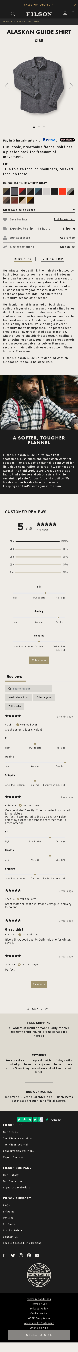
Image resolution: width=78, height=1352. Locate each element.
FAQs (6, 1205)
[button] (39, 541)
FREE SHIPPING (39, 1022)
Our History (11, 1175)
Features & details (52, 259)
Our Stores (10, 1132)
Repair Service (13, 1157)
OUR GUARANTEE (39, 1091)
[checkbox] (14, 706)
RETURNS (39, 1055)
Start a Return (13, 1230)
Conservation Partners (18, 1150)
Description (23, 259)
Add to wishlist (64, 219)
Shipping (69, 228)
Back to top (40, 1008)
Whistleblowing (39, 1328)
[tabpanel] (39, 838)
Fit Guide (9, 1224)
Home (6, 21)
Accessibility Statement (39, 1323)
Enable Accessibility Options (22, 1242)
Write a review (39, 660)
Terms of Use (39, 1304)
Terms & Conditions (39, 1299)
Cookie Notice (39, 1313)
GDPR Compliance (39, 1318)
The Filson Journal (15, 1144)
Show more (39, 984)
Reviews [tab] (16, 676)
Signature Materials (16, 1187)
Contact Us (10, 1236)
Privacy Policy (39, 1308)
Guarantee (67, 237)
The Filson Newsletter (18, 1138)
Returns (8, 1217)
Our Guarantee (13, 1181)
